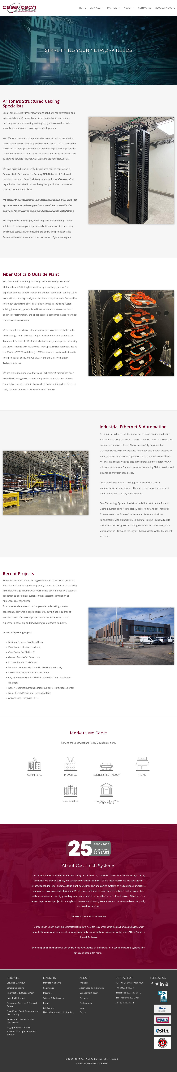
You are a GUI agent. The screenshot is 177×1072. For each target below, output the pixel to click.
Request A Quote (165, 8)
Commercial (48, 987)
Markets (112, 8)
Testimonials (86, 1003)
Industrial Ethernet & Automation (133, 427)
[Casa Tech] (19, 8)
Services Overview (16, 982)
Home (82, 8)
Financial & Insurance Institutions (58, 1012)
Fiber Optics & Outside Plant (31, 274)
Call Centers (48, 1007)
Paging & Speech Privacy (18, 1027)
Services (95, 8)
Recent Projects (18, 573)
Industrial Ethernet (16, 998)
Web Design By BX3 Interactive (92, 1063)
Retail (46, 1003)
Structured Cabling (15, 987)
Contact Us (144, 8)
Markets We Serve (52, 982)
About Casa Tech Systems (92, 987)
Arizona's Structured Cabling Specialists (31, 103)
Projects (84, 982)
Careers (83, 1012)
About (127, 8)
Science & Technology (53, 998)
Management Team (89, 992)
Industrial (47, 992)
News (82, 1007)
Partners (84, 998)
